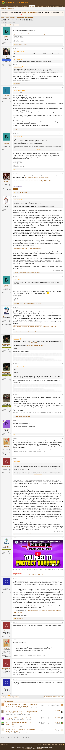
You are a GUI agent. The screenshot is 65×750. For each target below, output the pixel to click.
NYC (10, 65)
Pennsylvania (8, 454)
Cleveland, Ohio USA (6, 324)
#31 (62, 394)
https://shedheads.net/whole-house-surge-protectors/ (27, 325)
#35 (62, 538)
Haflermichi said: (18, 67)
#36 (62, 578)
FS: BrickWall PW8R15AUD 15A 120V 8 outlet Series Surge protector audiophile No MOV (21, 705)
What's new (40, 6)
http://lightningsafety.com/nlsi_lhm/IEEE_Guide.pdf (27, 248)
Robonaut (4, 22)
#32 (62, 420)
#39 (62, 660)
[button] (44, 6)
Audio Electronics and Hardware (24, 719)
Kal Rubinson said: (18, 367)
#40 (62, 679)
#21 (62, 28)
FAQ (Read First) (6, 6)
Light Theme (5, 744)
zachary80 (8, 732)
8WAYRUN (40, 748)
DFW (10, 411)
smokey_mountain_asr (10, 707)
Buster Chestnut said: (19, 90)
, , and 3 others (28, 303)
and (22, 169)
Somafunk (8, 726)
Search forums (10, 8)
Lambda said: (17, 59)
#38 (62, 640)
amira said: (16, 280)
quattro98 (8, 719)
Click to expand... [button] (38, 149)
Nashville (9, 353)
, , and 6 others (27, 272)
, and (25, 332)
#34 (62, 458)
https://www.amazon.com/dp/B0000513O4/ (39, 180)
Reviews (15, 6)
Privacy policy (55, 744)
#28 (62, 307)
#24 (62, 133)
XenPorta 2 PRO (26, 748)
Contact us (39, 744)
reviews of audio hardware (29, 12)
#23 (62, 87)
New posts (3, 8)
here (15, 14)
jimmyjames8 (57, 718)
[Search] (62, 6)
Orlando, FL (8, 555)
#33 (62, 438)
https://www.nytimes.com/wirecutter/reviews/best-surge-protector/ (31, 34)
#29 (62, 336)
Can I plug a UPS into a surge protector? (18, 718)
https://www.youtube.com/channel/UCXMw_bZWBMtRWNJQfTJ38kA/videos (29, 575)
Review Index (23, 6)
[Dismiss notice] (62, 12)
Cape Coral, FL (8, 189)
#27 (62, 276)
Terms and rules (47, 744)
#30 (62, 363)
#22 (62, 48)
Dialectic (7, 714)
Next (16, 24)
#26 (62, 196)
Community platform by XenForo (24, 747)
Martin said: (16, 339)
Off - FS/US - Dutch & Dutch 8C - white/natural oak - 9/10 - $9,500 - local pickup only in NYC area (21, 712)
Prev (4, 24)
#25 (62, 173)
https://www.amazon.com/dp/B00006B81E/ (37, 177)
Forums (32, 6)
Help (60, 744)
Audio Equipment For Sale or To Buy (30, 707)
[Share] (60, 28)
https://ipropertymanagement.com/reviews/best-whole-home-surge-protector (34, 326)
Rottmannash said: (18, 51)
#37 (62, 622)
